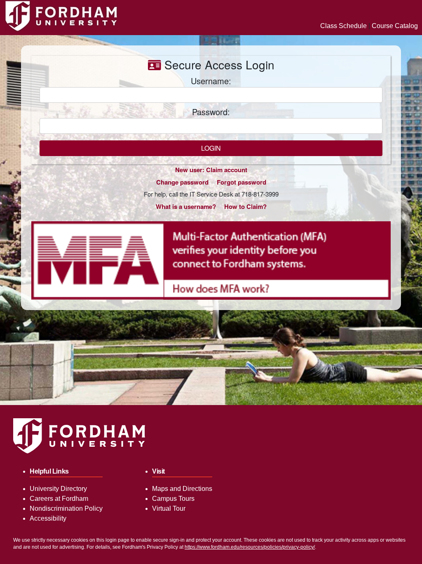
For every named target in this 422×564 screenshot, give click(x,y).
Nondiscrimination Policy (66, 508)
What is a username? (186, 206)
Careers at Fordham (59, 498)
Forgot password (241, 182)
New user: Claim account (211, 169)
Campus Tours (173, 498)
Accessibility (48, 518)
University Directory (58, 488)
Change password (182, 182)
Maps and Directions (182, 488)
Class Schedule (343, 25)
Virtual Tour (168, 508)
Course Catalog (395, 25)
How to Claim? (245, 206)
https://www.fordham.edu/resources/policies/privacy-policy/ (250, 547)
